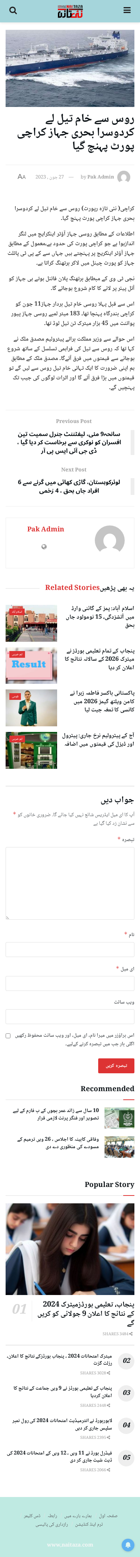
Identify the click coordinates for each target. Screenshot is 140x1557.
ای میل (125, 969)
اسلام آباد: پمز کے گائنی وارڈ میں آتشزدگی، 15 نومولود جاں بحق (100, 617)
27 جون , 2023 (49, 177)
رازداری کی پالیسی (51, 1524)
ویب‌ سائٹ (124, 1002)
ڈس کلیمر (32, 1516)
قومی (15, 696)
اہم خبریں (17, 654)
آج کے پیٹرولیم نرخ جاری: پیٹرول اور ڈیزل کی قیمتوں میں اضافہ (98, 740)
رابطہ (52, 1516)
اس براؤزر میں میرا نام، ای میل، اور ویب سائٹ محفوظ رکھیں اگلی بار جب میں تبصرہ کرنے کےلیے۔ (74, 1040)
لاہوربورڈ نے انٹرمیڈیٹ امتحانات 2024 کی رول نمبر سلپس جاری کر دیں (62, 1425)
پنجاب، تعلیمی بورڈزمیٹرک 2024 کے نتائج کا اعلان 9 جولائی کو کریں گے (85, 1314)
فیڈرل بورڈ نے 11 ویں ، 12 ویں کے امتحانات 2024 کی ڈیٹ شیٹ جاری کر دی (59, 1457)
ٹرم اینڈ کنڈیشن (89, 1524)
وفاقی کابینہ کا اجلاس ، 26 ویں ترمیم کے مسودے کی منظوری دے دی (58, 1143)
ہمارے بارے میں (78, 1516)
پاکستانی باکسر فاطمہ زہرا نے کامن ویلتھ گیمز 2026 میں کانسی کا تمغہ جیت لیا (102, 701)
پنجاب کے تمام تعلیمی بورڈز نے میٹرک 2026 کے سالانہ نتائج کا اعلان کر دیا (99, 659)
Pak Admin (100, 177)
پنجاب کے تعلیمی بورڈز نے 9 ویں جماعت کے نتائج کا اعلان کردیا (62, 1392)
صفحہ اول (108, 1516)
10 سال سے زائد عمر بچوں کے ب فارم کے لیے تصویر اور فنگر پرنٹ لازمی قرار (56, 1114)
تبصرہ (125, 840)
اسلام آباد (17, 612)
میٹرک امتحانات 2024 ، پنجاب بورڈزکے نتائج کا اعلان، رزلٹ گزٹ (59, 1360)
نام (129, 935)
